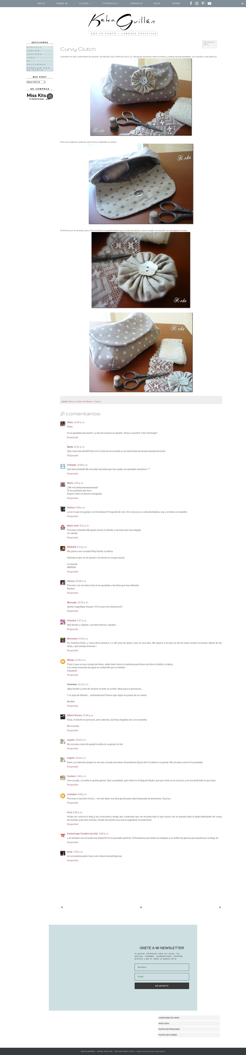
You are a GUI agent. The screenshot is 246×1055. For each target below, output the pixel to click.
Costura (97, 401)
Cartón (33, 51)
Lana (31, 58)
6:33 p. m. (78, 812)
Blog (157, 3)
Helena (71, 507)
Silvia (70, 422)
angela (70, 740)
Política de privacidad (169, 1029)
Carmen (71, 776)
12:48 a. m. (80, 660)
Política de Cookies (167, 1035)
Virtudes (71, 620)
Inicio (41, 3)
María (70, 483)
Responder (72, 437)
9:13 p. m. (82, 547)
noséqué (72, 794)
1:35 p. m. (78, 483)
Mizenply (72, 602)
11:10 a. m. (83, 684)
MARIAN (71, 547)
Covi (69, 812)
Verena (71, 581)
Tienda (176, 3)
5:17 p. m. (82, 620)
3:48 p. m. (80, 507)
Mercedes (72, 638)
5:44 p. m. (83, 638)
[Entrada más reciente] (62, 907)
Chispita (71, 465)
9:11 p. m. (84, 525)
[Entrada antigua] (220, 907)
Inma (69, 852)
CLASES (84, 3)
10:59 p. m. (80, 581)
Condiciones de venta (168, 1018)
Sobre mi (62, 3)
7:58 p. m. (78, 852)
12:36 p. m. (79, 422)
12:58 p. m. (82, 465)
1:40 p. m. (81, 776)
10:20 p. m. (80, 740)
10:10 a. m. (82, 602)
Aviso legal (163, 1024)
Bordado (34, 47)
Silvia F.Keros (74, 715)
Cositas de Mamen (84, 401)
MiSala (70, 660)
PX (29, 61)
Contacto (136, 3)
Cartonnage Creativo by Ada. (82, 833)
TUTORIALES (109, 3)
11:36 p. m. (88, 715)
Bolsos (71, 401)
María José (73, 525)
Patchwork (37, 65)
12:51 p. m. (79, 447)
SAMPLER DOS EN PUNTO (38, 69)
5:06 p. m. (104, 833)
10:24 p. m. (80, 758)
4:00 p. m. (82, 794)
